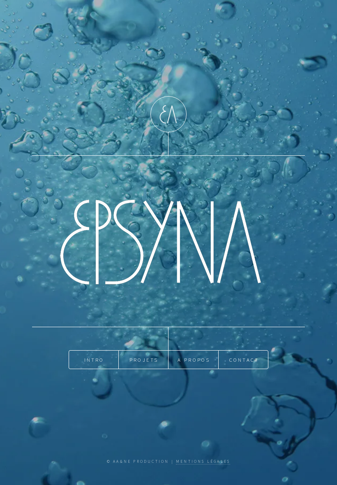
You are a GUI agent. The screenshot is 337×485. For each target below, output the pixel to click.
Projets (143, 359)
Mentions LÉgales (203, 461)
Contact (244, 359)
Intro (94, 359)
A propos (194, 359)
